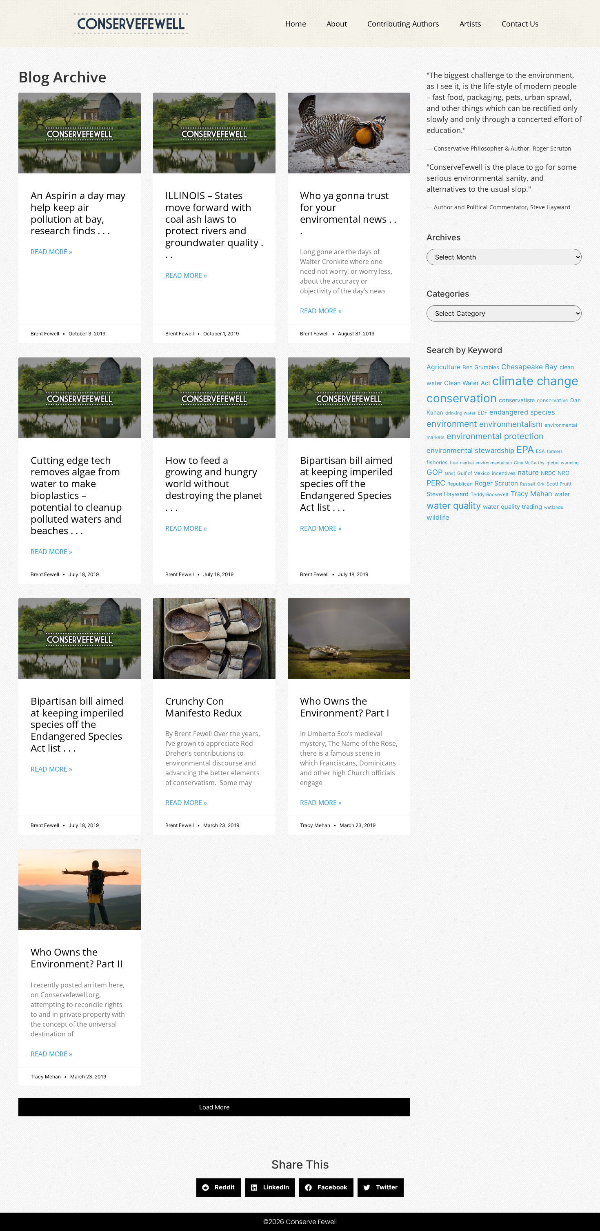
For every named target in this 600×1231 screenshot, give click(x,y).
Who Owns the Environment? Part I (344, 706)
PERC (436, 483)
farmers (555, 451)
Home (295, 24)
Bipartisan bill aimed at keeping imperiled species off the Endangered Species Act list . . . (346, 483)
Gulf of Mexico (473, 473)
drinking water (460, 413)
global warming (563, 463)
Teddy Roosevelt (490, 494)
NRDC (548, 473)
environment (452, 424)
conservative (552, 400)
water (562, 493)
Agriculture (443, 367)
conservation (462, 398)
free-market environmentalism (481, 463)
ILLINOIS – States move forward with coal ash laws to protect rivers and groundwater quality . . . (214, 225)
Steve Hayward (448, 493)
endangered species (522, 412)
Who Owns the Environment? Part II (77, 957)
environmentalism (510, 424)
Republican (460, 484)
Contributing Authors (403, 24)
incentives (504, 473)
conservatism (517, 400)
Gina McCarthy (529, 463)
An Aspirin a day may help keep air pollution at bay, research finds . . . (78, 213)
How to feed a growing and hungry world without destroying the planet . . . (213, 483)
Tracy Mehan (531, 494)
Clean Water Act (467, 383)
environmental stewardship (470, 450)
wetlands (553, 507)
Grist (450, 473)
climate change (535, 381)
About (337, 24)
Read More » (51, 251)
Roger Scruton (496, 483)
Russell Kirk (532, 484)
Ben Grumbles (480, 367)
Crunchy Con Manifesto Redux (203, 706)
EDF (482, 413)
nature (528, 472)
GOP (435, 472)
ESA (540, 451)
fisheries (437, 462)
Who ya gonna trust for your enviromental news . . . (348, 213)
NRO (563, 473)
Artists (470, 24)
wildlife (438, 517)
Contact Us (520, 24)
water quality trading (512, 506)
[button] (214, 1107)
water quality (454, 505)
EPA (525, 449)
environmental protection (495, 436)
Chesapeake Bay (529, 366)
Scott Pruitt (559, 484)
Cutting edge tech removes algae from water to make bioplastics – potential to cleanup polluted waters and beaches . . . (76, 495)
